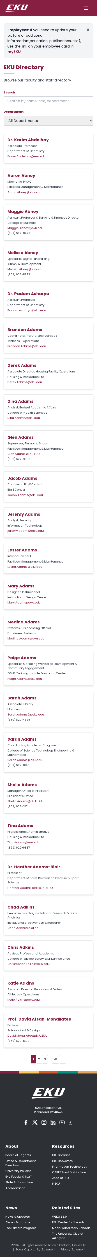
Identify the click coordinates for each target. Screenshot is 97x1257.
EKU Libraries (61, 1155)
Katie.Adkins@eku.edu (23, 1000)
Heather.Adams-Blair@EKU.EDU (30, 888)
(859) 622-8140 (18, 765)
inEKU (56, 1183)
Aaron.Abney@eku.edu (24, 192)
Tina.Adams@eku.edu (23, 842)
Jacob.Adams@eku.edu (25, 495)
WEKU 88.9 (59, 1217)
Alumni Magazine (17, 1222)
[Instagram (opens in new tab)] (44, 1122)
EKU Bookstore (62, 1161)
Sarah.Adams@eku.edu (24, 760)
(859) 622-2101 (17, 806)
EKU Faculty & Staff (18, 1176)
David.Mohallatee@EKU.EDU (27, 1036)
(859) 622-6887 (18, 847)
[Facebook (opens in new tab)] (26, 1122)
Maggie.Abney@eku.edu (25, 228)
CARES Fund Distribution (69, 1172)
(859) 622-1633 (18, 1041)
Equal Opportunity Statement (35, 1249)
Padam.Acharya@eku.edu (26, 310)
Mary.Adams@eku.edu (24, 602)
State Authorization (19, 1182)
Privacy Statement (72, 1249)
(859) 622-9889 (18, 459)
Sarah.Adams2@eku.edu (25, 714)
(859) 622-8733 (18, 274)
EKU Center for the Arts (68, 1222)
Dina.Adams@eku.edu (23, 418)
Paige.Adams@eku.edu (24, 679)
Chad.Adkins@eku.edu (23, 928)
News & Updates (17, 1217)
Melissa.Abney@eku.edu (25, 269)
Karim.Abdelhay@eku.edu (26, 156)
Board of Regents (18, 1155)
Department (14, 112)
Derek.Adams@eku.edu (24, 382)
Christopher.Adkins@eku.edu (28, 964)
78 (55, 1059)
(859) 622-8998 (18, 233)
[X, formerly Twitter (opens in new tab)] (35, 1122)
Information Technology (69, 1167)
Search (9, 92)
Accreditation (15, 1188)
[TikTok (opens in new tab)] (71, 1122)
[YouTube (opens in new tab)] (62, 1122)
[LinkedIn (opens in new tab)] (53, 1122)
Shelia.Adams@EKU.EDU (24, 801)
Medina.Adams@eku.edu (25, 638)
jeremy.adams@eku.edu (25, 531)
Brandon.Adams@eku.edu (26, 346)
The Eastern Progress (20, 1228)
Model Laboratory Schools (71, 1228)
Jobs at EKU (60, 1178)
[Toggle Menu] (86, 8)
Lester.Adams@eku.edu (24, 567)
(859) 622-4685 (18, 720)
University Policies (18, 1171)
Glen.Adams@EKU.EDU (23, 454)
